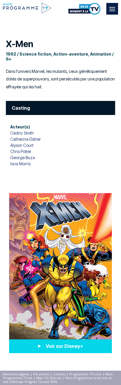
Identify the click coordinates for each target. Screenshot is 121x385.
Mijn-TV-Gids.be (48, 378)
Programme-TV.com (85, 374)
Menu (112, 9)
